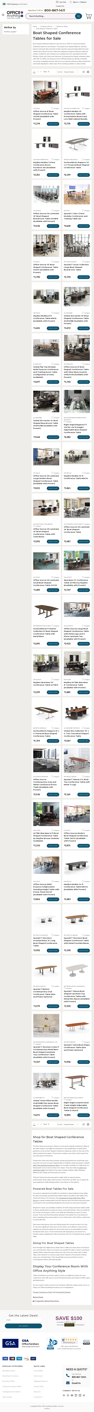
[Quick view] (46, 102)
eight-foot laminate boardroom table (46, 1165)
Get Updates (23, 1326)
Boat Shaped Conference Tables (47, 28)
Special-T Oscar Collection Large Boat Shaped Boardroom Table (76, 267)
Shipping (37, 1381)
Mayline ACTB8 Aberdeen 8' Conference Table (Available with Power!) (76, 685)
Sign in (75, 2)
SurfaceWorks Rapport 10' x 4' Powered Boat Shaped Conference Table (76, 165)
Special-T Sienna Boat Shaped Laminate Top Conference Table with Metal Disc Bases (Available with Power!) (77, 996)
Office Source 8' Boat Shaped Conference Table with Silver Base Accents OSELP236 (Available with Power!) (76, 372)
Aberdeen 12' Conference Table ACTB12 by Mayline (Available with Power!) (76, 582)
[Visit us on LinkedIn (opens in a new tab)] (80, 1395)
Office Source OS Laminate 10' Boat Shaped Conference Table (77, 529)
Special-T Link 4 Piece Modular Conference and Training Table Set (76, 216)
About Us (37, 1392)
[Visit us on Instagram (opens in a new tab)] (76, 1395)
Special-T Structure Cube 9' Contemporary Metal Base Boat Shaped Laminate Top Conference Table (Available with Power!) (46, 1052)
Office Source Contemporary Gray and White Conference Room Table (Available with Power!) (45, 784)
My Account (38, 1376)
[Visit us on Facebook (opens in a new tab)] (64, 1395)
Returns (44, 1381)
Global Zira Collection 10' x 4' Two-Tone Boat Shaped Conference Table (76, 733)
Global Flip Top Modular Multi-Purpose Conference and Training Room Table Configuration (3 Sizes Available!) (45, 372)
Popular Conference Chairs (42, 1292)
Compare (56, 108)
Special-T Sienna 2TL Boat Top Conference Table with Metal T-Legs (77, 782)
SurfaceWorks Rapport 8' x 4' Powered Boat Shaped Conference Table (46, 733)
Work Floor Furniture (10, 1376)
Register (83, 2)
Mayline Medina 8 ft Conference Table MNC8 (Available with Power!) (44, 318)
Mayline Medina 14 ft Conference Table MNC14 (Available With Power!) (76, 887)
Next (45, 71)
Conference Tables (61, 26)
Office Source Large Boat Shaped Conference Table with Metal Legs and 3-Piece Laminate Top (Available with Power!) (76, 634)
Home (35, 26)
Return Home (38, 1297)
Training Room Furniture (11, 1392)
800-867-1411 (54, 10)
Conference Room (46, 26)
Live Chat (62, 2)
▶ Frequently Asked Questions (46, 1301)
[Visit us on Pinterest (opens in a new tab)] (68, 1395)
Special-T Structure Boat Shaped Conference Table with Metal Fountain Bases (76, 940)
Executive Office (8, 1381)
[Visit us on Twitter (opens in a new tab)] (84, 1395)
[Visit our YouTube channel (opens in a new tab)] (72, 1395)
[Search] (78, 16)
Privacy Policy (39, 1386)
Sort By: (60, 72)
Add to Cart (53, 124)
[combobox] (52, 16)
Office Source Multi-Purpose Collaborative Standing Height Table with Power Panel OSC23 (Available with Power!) (46, 889)
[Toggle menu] (3, 15)
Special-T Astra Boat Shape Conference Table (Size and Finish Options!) (77, 1047)
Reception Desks (8, 1371)
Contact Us (60, 6)
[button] (83, 72)
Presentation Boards (63, 1292)
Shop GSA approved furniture (31, 1346)
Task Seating (7, 1397)
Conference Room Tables (12, 1386)
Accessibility (38, 1371)
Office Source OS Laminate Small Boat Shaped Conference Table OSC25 (46, 582)
